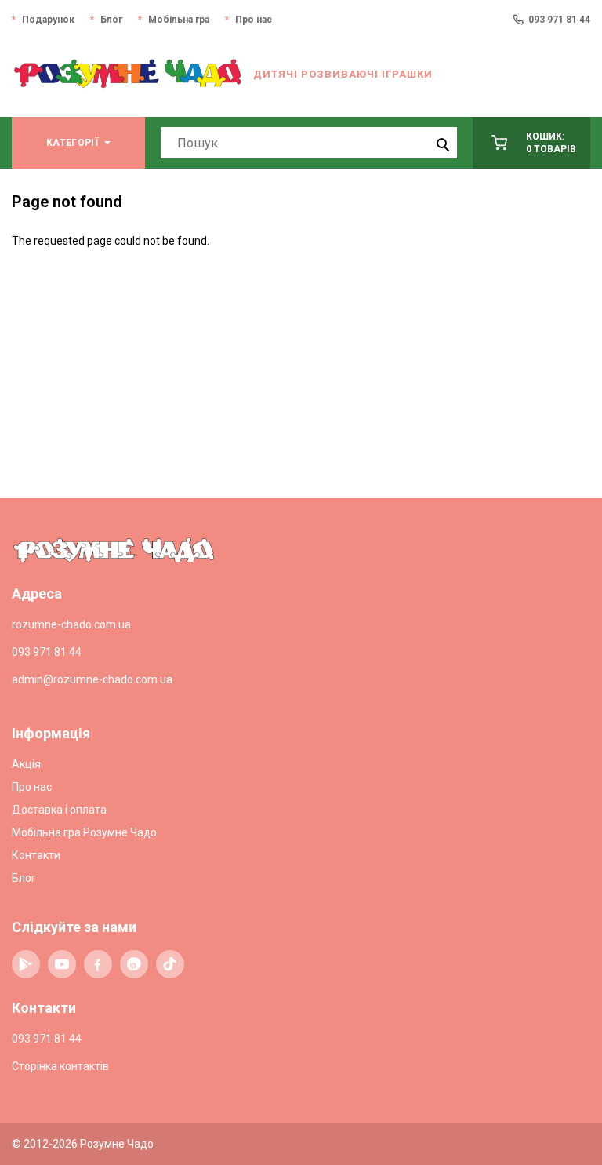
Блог (111, 19)
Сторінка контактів (60, 1066)
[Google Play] (26, 964)
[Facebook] (98, 964)
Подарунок (48, 19)
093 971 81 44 (559, 19)
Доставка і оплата (59, 809)
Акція (26, 764)
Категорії (72, 142)
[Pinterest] (134, 964)
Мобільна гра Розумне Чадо (84, 832)
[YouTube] (62, 964)
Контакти (36, 855)
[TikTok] (170, 964)
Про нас (253, 19)
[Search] (441, 142)
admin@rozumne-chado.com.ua (92, 679)
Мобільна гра (178, 19)
